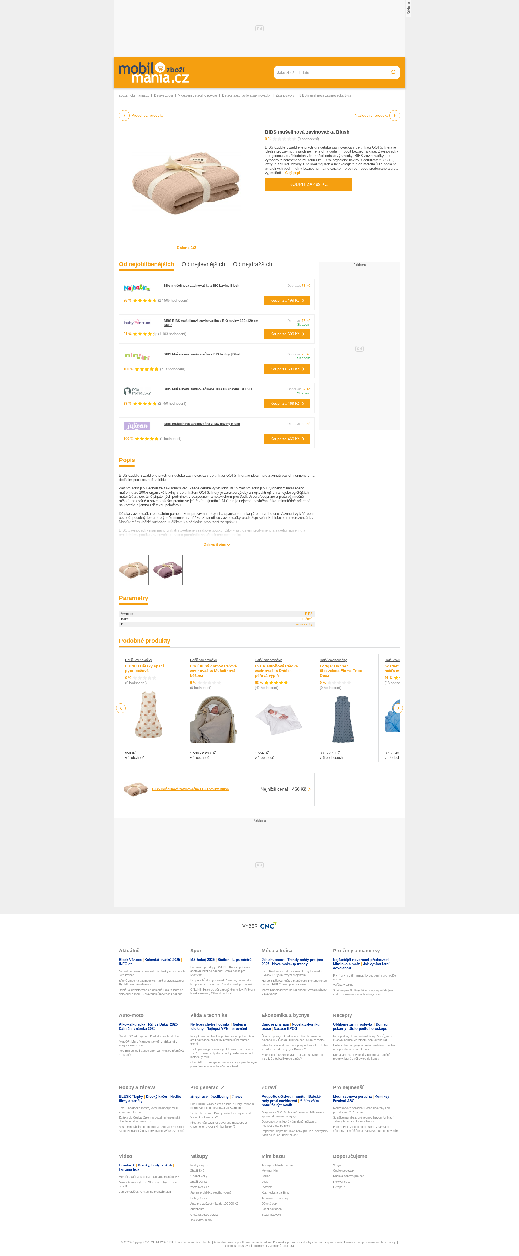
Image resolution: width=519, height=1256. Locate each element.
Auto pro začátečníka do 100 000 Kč (214, 1203)
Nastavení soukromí (251, 1245)
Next (398, 708)
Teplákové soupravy (275, 1198)
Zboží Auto (197, 1209)
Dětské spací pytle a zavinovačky (246, 95)
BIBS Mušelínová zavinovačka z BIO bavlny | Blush (202, 354)
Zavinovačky (285, 95)
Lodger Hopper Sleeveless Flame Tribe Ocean (341, 671)
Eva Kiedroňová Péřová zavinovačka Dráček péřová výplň (276, 671)
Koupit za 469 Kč (285, 403)
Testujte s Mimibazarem (277, 1165)
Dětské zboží (163, 95)
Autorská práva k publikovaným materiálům (242, 1242)
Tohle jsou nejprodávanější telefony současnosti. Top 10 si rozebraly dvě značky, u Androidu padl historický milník (222, 1053)
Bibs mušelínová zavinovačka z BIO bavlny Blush (201, 286)
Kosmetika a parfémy (276, 1192)
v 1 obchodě (134, 758)
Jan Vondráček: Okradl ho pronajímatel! (145, 1191)
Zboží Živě (197, 1170)
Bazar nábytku (271, 1214)
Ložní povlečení (272, 1209)
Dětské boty (270, 1203)
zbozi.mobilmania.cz (134, 95)
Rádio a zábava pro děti (348, 1176)
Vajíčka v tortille (343, 984)
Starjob (337, 1165)
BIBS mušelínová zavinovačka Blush (307, 132)
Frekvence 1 (341, 1181)
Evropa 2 (339, 1187)
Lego (265, 1181)
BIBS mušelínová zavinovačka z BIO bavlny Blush (202, 424)
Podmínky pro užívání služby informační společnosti (307, 1242)
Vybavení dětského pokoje (197, 95)
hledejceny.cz (199, 1165)
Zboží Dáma (198, 1181)
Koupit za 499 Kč (309, 184)
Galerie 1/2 (186, 247)
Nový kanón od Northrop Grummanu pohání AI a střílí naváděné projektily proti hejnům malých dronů (222, 1040)
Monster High (270, 1170)
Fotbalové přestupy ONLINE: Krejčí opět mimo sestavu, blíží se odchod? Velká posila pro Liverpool (220, 971)
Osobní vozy (198, 1176)
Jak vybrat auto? (201, 1220)
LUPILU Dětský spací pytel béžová (144, 668)
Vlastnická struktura (281, 1245)
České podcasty (344, 1170)
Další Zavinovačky (138, 660)
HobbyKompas (200, 1198)
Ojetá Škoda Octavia (204, 1214)
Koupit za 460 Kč (285, 439)
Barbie (266, 1176)
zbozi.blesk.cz (199, 1187)
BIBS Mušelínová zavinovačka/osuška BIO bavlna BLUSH (208, 389)
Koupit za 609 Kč (285, 334)
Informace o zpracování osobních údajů (370, 1242)
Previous (121, 708)
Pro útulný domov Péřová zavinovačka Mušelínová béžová (213, 671)
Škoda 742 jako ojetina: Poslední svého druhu (149, 1036)
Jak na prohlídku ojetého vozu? (210, 1192)
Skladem (303, 325)
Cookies (230, 1245)
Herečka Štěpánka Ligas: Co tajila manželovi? (149, 1176)
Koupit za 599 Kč (285, 369)
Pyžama (267, 1187)
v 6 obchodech (331, 758)
